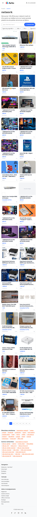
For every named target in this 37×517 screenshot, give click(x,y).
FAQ (2, 504)
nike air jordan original (8, 448)
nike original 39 (6, 456)
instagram (18, 432)
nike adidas (30, 444)
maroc (18, 434)
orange (29, 436)
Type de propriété (7, 28)
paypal (18, 436)
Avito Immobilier (5, 481)
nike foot (17, 454)
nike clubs (16, 450)
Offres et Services (5, 498)
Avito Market (4, 483)
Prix (25, 28)
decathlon (11, 436)
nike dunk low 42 (20, 452)
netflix (23, 434)
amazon (4, 436)
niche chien (21, 444)
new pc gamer (6, 444)
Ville (18, 28)
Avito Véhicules (5, 479)
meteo (32, 430)
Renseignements (5, 502)
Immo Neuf (4, 469)
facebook (10, 432)
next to (14, 444)
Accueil (3, 8)
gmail (24, 432)
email (23, 436)
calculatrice (30, 434)
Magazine (3, 473)
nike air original (6, 450)
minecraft (13, 438)
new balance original (22, 441)
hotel (13, 434)
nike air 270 (5, 446)
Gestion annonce (5, 493)
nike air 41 (14, 446)
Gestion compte (5, 495)
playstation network (22, 430)
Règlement (4, 491)
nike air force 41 (23, 446)
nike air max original (23, 448)
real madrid (31, 432)
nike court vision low (8, 452)
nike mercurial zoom (28, 454)
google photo (6, 434)
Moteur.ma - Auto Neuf (6, 467)
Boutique (3, 500)
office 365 (20, 438)
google (4, 432)
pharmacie (5, 438)
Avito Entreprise (5, 485)
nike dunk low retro (7, 454)
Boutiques (3, 471)
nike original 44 (17, 456)
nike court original (26, 450)
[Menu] (2, 2)
